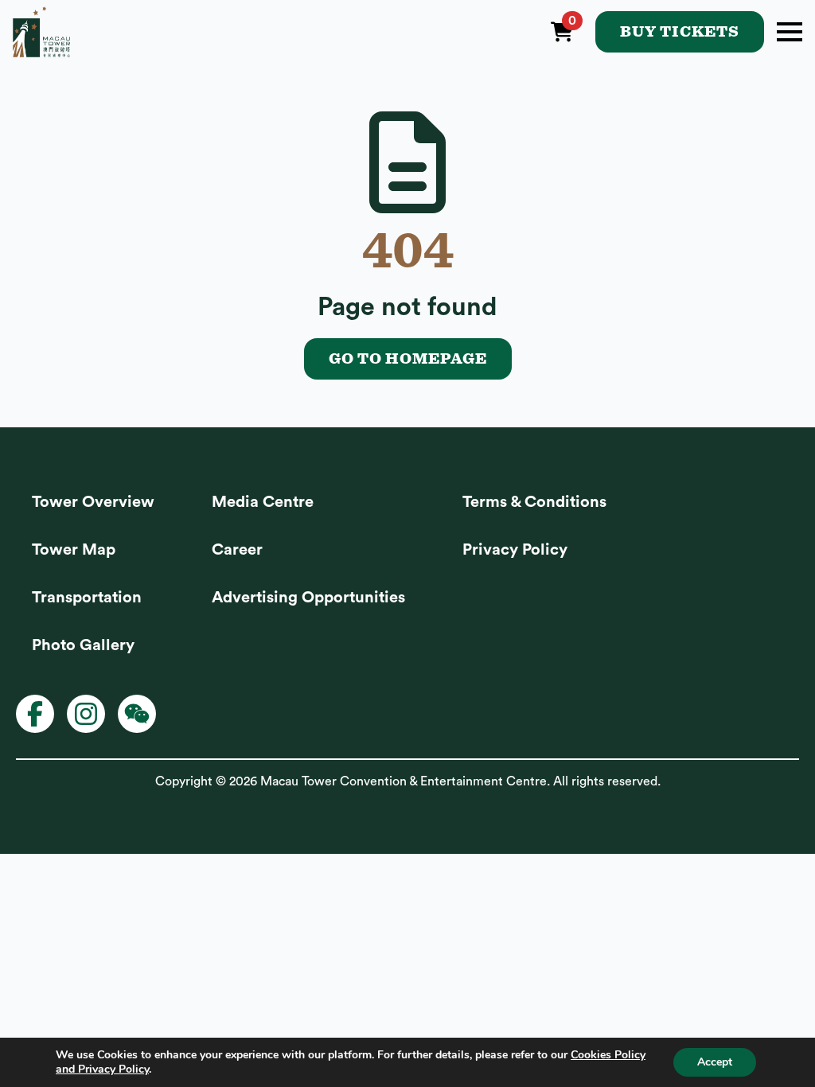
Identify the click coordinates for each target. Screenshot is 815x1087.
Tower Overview (93, 502)
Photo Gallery (83, 645)
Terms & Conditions (534, 502)
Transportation (87, 598)
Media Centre (263, 502)
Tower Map (73, 550)
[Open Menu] (789, 32)
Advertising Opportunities (308, 598)
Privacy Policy (514, 550)
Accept (714, 1061)
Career (237, 550)
